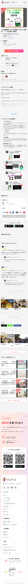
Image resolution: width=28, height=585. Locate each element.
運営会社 (5, 532)
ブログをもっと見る (13, 317)
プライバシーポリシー (8, 547)
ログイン (5, 495)
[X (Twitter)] (4, 487)
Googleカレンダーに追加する (8, 38)
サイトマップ (6, 509)
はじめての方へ (6, 501)
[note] (15, 487)
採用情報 (5, 534)
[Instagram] (8, 487)
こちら (7, 147)
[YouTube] (11, 487)
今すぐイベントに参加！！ (14, 50)
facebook (18, 325)
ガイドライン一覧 (7, 553)
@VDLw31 (16, 65)
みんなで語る (10, 5)
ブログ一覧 (5, 514)
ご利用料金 (5, 506)
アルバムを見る (14, 352)
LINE (11, 325)
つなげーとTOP (4, 5)
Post (4, 325)
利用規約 (5, 544)
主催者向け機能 (7, 522)
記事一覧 (5, 511)
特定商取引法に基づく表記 (9, 550)
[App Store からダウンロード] (8, 466)
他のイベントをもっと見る (14, 400)
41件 (12, 61)
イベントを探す (6, 498)
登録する (20, 571)
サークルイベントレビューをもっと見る (13, 291)
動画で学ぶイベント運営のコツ (10, 524)
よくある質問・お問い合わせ (9, 503)
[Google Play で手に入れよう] (20, 466)
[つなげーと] (9, 480)
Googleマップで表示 (7, 45)
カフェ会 (15, 5)
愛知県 (19, 5)
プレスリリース (6, 537)
